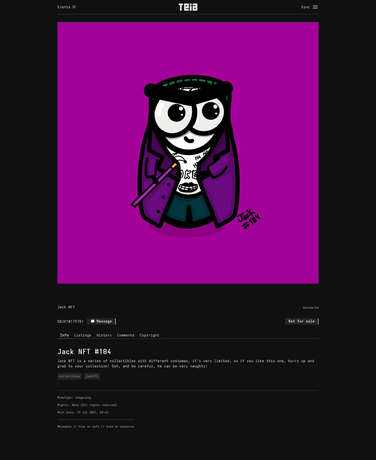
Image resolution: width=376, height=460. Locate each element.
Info (64, 335)
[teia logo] (188, 7)
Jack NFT (66, 307)
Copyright (149, 335)
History (104, 335)
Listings (82, 335)
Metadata (64, 426)
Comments (125, 335)
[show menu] (315, 7)
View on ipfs (88, 426)
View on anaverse (120, 426)
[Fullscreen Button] (183, 288)
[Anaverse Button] (193, 288)
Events (63, 7)
